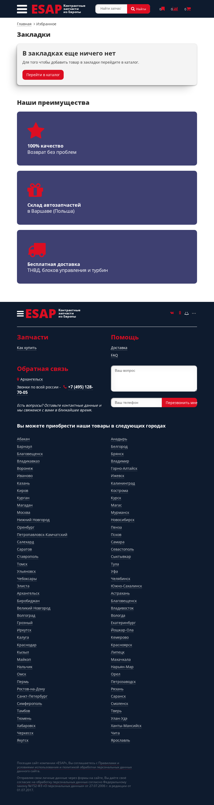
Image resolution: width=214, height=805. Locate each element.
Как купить (27, 347)
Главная (24, 23)
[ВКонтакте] (172, 313)
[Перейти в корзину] (189, 9)
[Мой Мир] (186, 313)
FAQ (114, 355)
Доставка (119, 347)
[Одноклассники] (179, 313)
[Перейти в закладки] (163, 9)
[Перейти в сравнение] (176, 9)
